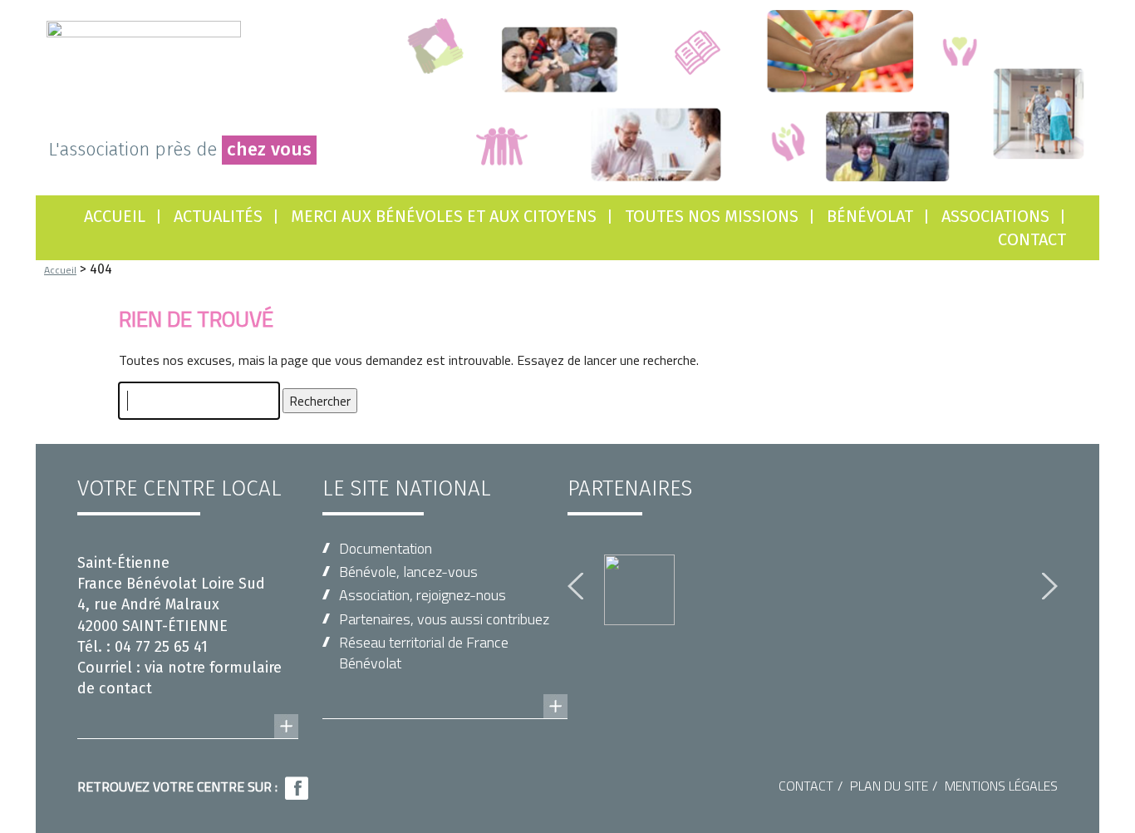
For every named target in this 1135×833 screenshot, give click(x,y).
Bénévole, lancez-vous (408, 571)
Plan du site (889, 786)
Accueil (114, 216)
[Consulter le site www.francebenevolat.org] (445, 690)
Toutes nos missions (711, 216)
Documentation (385, 548)
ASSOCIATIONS (995, 216)
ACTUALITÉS (218, 216)
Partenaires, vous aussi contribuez (444, 619)
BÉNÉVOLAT (870, 216)
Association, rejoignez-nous (422, 595)
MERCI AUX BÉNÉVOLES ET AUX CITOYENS (444, 216)
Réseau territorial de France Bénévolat (424, 652)
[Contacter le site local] (187, 710)
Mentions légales (1001, 786)
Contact (806, 786)
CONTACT (1032, 239)
